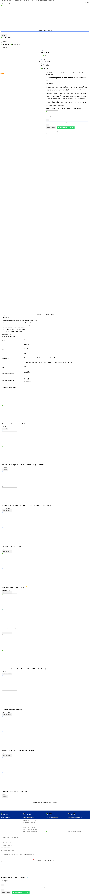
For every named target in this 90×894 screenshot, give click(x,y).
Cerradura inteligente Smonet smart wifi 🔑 (14, 587)
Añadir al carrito (51, 127)
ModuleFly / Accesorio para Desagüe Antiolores (16, 628)
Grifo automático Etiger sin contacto (12, 546)
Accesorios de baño (56, 72)
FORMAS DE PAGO (27, 834)
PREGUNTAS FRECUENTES (30, 829)
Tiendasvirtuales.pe (29, 854)
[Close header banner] (1, 856)
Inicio (47, 72)
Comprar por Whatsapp (66, 127)
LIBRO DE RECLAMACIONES (30, 825)
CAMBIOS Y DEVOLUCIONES (30, 820)
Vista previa (3, 421)
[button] (66, 127)
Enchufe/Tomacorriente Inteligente (12, 709)
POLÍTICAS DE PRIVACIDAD (30, 827)
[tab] (39, 314)
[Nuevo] (9, 396)
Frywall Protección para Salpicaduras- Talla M (15, 791)
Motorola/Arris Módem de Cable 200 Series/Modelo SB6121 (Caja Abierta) (24, 669)
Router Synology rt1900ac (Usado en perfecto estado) (18, 750)
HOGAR (50, 72)
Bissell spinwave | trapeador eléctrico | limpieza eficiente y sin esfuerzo (23, 465)
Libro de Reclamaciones (75, 831)
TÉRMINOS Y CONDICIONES (30, 831)
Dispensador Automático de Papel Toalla (14, 424)
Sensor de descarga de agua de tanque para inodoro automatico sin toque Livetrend (26, 505)
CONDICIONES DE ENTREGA (30, 822)
